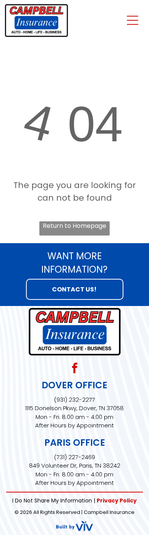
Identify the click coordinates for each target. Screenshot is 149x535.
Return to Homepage (74, 225)
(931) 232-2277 (74, 400)
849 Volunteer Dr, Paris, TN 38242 (74, 465)
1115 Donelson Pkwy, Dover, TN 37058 (74, 408)
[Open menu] (132, 20)
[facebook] (74, 369)
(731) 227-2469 (74, 457)
